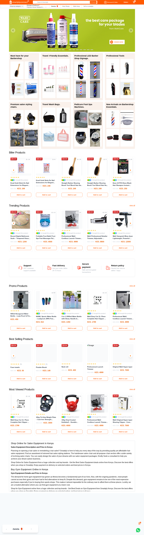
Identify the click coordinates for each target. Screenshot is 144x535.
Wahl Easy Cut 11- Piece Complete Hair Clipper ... (96, 318)
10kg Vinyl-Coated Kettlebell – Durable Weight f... (69, 421)
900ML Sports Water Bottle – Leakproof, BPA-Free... (46, 318)
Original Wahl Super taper (122, 367)
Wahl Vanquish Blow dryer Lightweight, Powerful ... (123, 237)
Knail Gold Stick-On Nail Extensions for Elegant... (19, 184)
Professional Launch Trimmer (95, 368)
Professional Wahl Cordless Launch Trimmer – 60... (71, 237)
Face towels (15, 367)
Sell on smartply (88, 6)
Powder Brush (41, 367)
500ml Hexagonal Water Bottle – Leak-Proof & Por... (20, 315)
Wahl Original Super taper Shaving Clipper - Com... (122, 421)
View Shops (66, 6)
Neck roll (65, 367)
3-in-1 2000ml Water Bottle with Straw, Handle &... (72, 318)
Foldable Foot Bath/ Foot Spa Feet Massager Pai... (45, 237)
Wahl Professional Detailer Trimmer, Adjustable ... (97, 237)
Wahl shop (76, 6)
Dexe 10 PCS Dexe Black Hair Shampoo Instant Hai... (122, 184)
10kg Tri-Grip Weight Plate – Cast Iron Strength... (46, 418)
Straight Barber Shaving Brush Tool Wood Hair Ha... (72, 184)
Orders (126, 2)
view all (132, 206)
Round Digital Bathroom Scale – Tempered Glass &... (19, 237)
